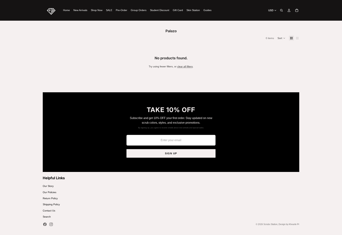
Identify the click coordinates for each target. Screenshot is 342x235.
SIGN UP (171, 153)
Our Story (48, 186)
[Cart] (297, 10)
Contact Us (49, 210)
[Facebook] (45, 224)
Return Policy (50, 198)
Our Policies (49, 192)
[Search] (281, 10)
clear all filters (185, 66)
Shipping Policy (51, 204)
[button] (281, 38)
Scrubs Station (270, 224)
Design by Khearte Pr (289, 224)
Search (47, 216)
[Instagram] (51, 224)
